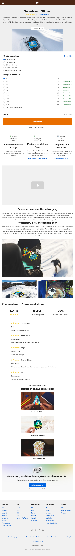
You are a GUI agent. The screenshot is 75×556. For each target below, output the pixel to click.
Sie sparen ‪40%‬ (67, 81)
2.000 (7, 96)
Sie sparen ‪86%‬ (67, 99)
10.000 (8, 105)
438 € (58, 99)
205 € (58, 93)
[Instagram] (39, 530)
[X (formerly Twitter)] (36, 530)
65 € (59, 81)
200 (7, 84)
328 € (58, 96)
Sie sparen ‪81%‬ (67, 93)
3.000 (7, 99)
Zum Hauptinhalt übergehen (1, 1)
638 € (58, 102)
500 (7, 90)
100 (7, 81)
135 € (58, 90)
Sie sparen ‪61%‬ (67, 84)
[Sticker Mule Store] (32, 530)
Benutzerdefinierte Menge (14, 107)
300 (7, 87)
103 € (58, 87)
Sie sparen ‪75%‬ (67, 90)
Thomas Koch (15, 351)
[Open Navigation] (2, 2)
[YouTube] (43, 530)
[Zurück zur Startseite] (37, 2)
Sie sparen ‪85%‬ (67, 96)
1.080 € (58, 105)
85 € (59, 84)
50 (6, 78)
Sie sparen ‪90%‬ (67, 104)
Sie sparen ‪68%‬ (67, 87)
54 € (59, 78)
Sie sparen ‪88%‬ (67, 101)
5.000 (7, 102)
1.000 (7, 93)
